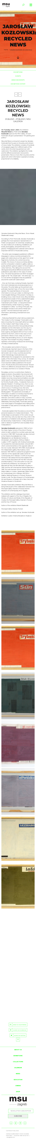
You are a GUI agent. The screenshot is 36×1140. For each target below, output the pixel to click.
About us (18, 1050)
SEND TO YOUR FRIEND (19, 1024)
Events (18, 76)
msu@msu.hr (11, 1137)
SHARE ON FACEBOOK (19, 1030)
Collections (18, 1062)
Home (6, 50)
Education (18, 1079)
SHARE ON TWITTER (19, 1035)
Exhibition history (18, 84)
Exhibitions (18, 72)
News (18, 1073)
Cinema (18, 1085)
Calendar (18, 1067)
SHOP (18, 1091)
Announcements (18, 80)
